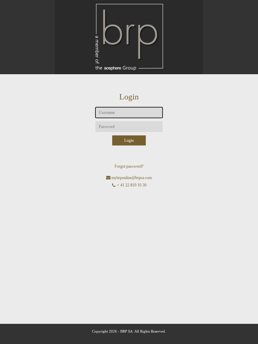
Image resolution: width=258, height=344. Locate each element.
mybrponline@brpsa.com (132, 177)
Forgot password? (129, 166)
